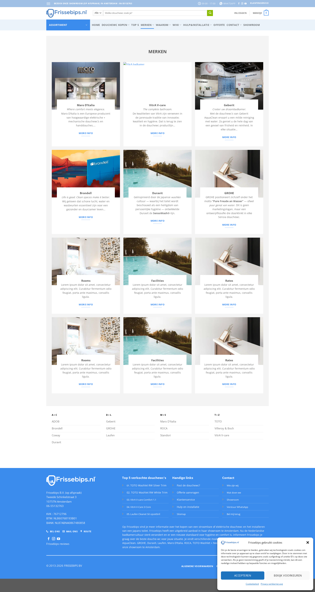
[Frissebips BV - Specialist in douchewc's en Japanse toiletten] (66, 13)
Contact (233, 25)
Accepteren (242, 575)
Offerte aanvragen (188, 492)
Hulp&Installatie (196, 25)
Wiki (176, 25)
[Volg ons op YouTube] (245, 4)
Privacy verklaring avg (272, 583)
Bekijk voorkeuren (288, 575)
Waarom (162, 25)
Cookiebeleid (252, 583)
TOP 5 (135, 25)
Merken (146, 25)
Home (96, 25)
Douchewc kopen (114, 25)
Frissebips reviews (57, 544)
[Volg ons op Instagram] (242, 4)
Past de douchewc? (188, 485)
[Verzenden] (210, 13)
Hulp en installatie (188, 507)
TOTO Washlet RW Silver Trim (148, 485)
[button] (308, 542)
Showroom (251, 25)
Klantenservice (186, 499)
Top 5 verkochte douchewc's (144, 478)
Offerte (219, 25)
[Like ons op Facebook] (239, 4)
